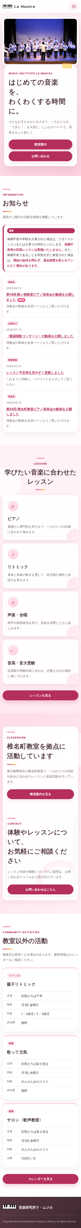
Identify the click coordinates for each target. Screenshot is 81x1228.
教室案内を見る (40, 794)
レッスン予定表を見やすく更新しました (35, 372)
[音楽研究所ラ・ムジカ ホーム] (19, 6)
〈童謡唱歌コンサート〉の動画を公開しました (39, 336)
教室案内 (40, 144)
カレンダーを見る (40, 1179)
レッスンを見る (40, 695)
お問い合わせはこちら (40, 889)
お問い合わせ (40, 156)
